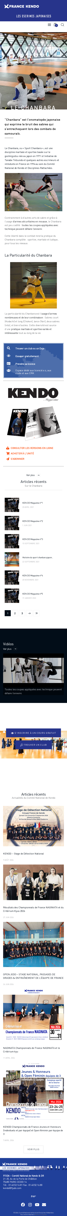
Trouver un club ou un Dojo (29, 348)
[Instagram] (30, 1205)
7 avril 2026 (8, 1140)
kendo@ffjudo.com (12, 1188)
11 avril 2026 (9, 1058)
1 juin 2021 (27, 525)
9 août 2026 (8, 860)
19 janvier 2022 (29, 598)
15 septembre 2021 (30, 543)
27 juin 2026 (8, 917)
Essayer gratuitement (27, 356)
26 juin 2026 (8, 984)
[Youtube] (37, 1205)
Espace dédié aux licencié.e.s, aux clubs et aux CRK (33, 372)
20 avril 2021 (28, 507)
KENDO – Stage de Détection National (23, 853)
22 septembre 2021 (30, 562)
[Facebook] (23, 1205)
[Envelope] (44, 1205)
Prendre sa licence (25, 363)
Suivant (29, 613)
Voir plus (30, 475)
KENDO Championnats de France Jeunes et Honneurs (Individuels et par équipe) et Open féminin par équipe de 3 (33, 1130)
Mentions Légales (41, 1214)
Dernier (36, 613)
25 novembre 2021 (30, 580)
